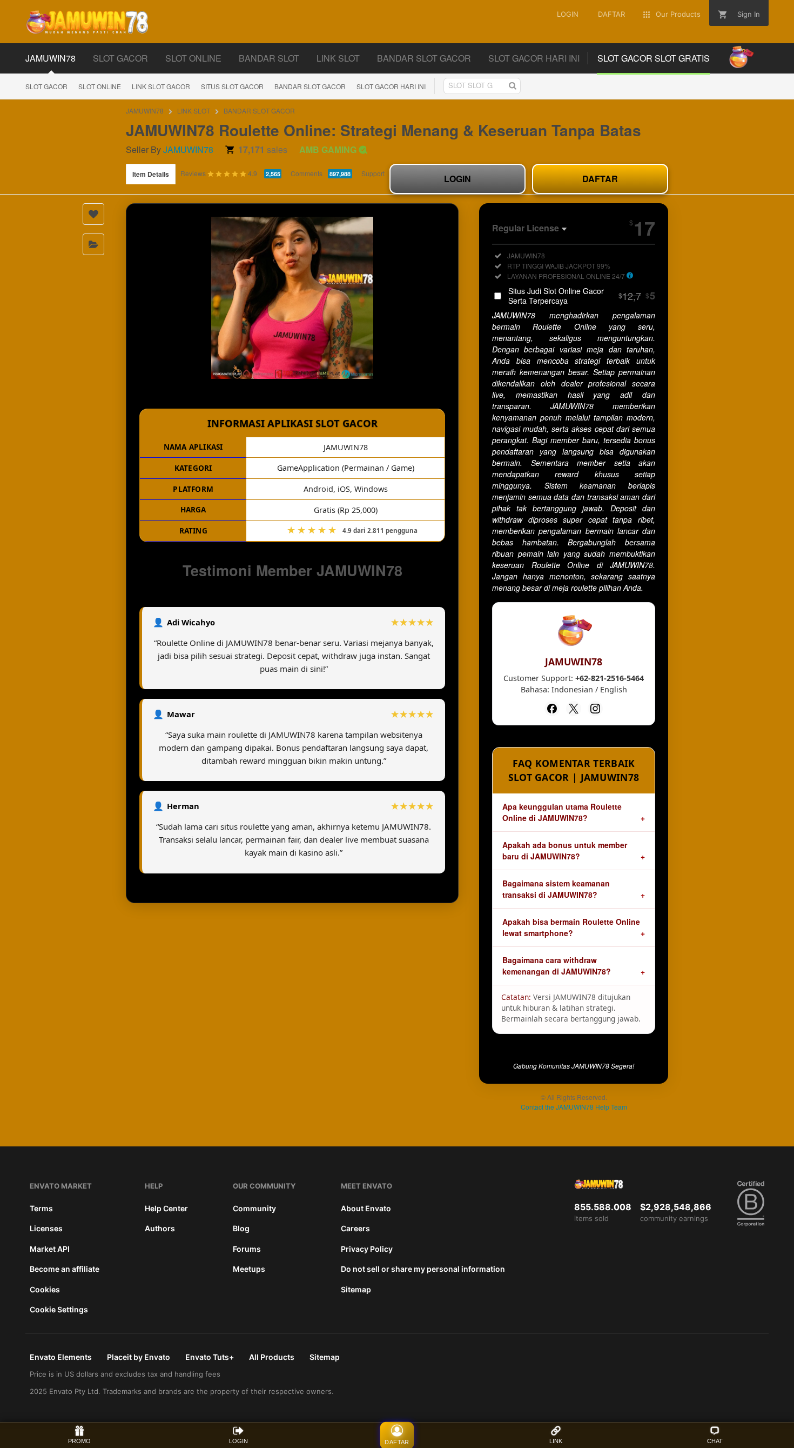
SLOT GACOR (46, 86)
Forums (247, 1248)
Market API (50, 1248)
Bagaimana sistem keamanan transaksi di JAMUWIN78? (556, 889)
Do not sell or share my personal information (423, 1268)
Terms (41, 1208)
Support (373, 173)
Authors (160, 1228)
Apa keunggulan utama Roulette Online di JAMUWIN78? (562, 812)
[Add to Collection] (93, 244)
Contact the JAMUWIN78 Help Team (574, 1106)
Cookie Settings (59, 1309)
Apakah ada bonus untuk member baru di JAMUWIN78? (564, 850)
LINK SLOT (193, 110)
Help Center (166, 1208)
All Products (271, 1357)
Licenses (46, 1228)
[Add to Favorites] (93, 214)
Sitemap (356, 1289)
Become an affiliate (64, 1268)
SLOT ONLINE (99, 86)
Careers (355, 1228)
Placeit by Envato (138, 1357)
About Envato (366, 1208)
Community (254, 1208)
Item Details (150, 174)
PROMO (79, 1441)
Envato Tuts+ (209, 1357)
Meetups (249, 1268)
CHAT (715, 1441)
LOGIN (457, 178)
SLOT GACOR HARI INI (391, 86)
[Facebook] (552, 708)
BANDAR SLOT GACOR (310, 86)
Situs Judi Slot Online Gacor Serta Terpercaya (581, 295)
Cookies (45, 1289)
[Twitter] (573, 708)
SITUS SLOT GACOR (232, 86)
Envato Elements (61, 1357)
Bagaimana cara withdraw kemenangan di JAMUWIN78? (556, 966)
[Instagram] (595, 708)
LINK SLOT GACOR (161, 86)
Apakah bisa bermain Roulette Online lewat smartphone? (571, 927)
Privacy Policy (367, 1248)
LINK (555, 1441)
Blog (241, 1228)
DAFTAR (600, 178)
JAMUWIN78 (145, 110)
